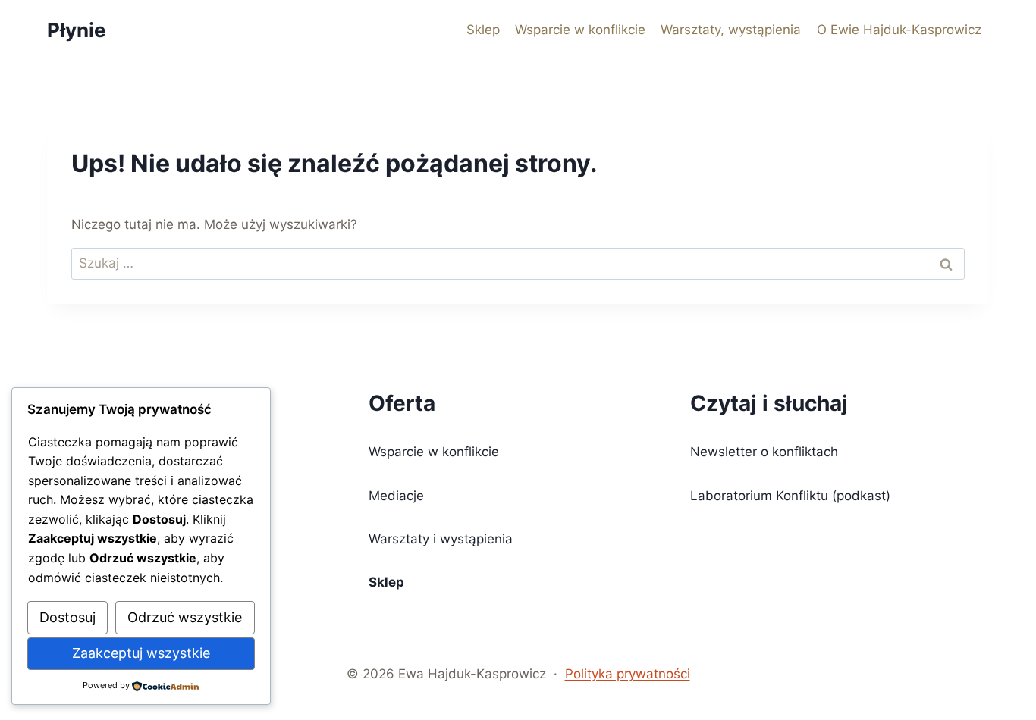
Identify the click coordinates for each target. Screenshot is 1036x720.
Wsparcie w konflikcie (580, 29)
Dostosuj (67, 617)
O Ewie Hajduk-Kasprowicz (899, 29)
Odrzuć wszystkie (184, 617)
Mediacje (396, 495)
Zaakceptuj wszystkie (141, 653)
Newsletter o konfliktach (764, 451)
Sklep (483, 29)
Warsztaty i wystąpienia (441, 538)
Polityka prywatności (627, 673)
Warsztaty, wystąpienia (731, 29)
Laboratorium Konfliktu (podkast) (790, 495)
